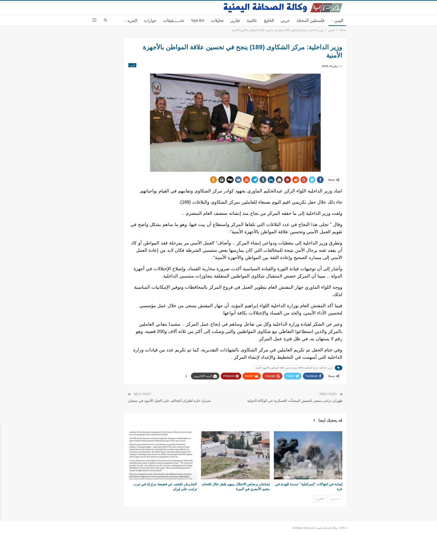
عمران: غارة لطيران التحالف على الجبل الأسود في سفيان (169, 401)
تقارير (235, 20)
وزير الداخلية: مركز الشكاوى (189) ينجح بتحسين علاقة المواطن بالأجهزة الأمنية (294, 367)
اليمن (338, 20)
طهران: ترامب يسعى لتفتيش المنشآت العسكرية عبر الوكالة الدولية (295, 401)
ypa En (197, 20)
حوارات (150, 20)
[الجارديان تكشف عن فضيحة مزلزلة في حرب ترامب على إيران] (162, 455)
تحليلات (217, 20)
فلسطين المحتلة (311, 20)
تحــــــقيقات (173, 20)
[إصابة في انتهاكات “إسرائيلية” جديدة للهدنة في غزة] (308, 455)
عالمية (252, 20)
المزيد (132, 20)
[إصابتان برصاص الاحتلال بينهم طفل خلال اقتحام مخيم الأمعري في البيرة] (235, 455)
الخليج (269, 20)
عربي (285, 20)
